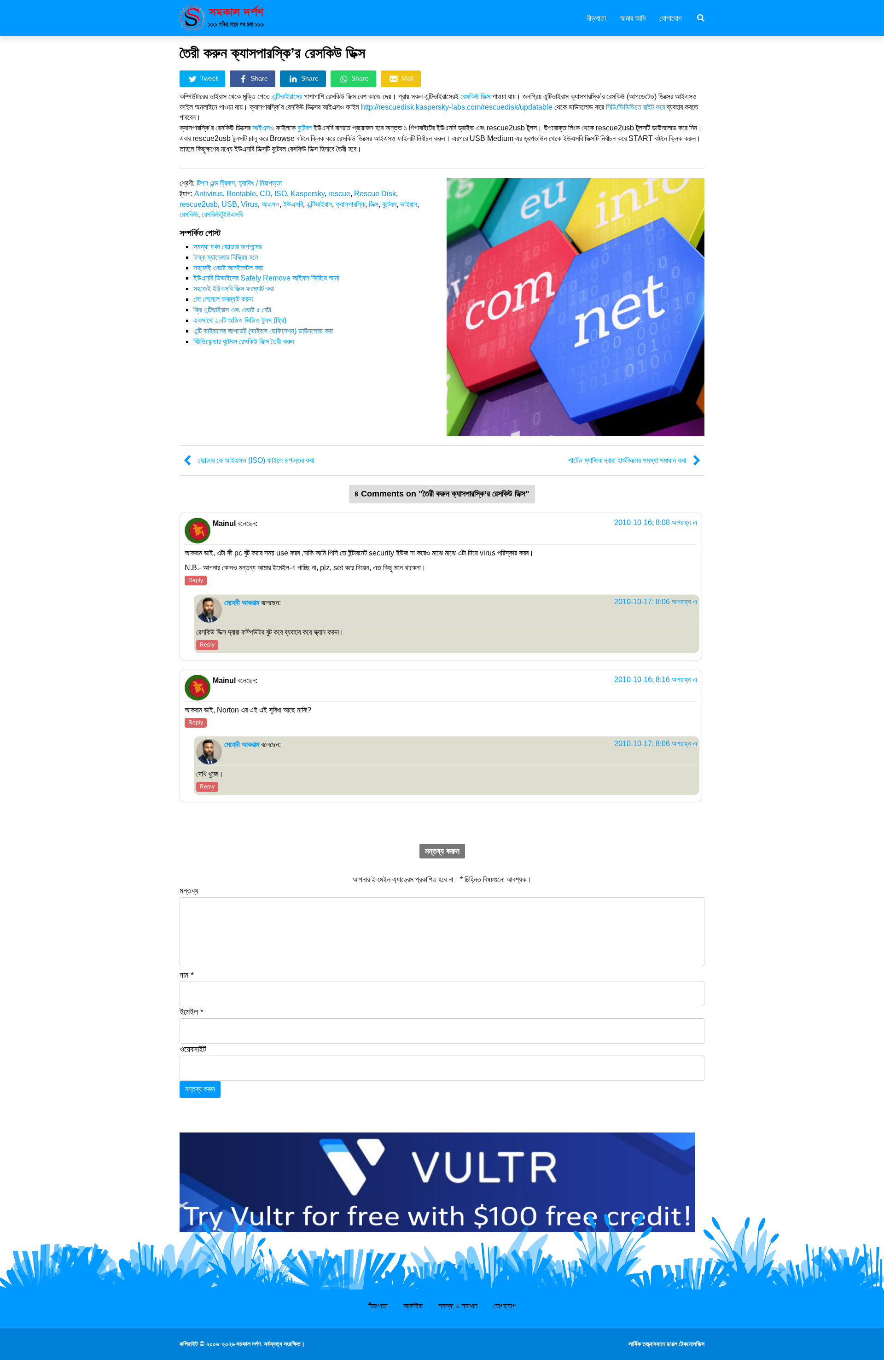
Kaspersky (308, 194)
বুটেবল (305, 128)
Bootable (241, 194)
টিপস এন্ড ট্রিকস (216, 183)
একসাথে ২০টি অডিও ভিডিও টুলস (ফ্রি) (239, 320)
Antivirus (208, 194)
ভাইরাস (408, 204)
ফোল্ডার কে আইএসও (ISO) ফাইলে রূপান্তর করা (256, 460)
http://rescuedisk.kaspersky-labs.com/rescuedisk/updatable (456, 107)
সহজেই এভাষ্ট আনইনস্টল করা (228, 268)
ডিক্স (373, 204)
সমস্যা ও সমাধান (457, 1306)
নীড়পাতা (596, 17)
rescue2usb (199, 204)
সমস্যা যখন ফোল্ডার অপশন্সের (227, 247)
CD (265, 194)
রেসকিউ (189, 214)
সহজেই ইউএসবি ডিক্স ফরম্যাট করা (233, 288)
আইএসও (264, 128)
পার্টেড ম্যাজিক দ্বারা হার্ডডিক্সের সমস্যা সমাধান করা (627, 460)
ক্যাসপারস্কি (350, 204)
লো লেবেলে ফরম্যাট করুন (223, 299)
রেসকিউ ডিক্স (476, 96)
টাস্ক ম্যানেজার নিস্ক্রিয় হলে (225, 257)
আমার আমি (633, 17)
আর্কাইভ (413, 1306)
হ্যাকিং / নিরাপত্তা (260, 183)
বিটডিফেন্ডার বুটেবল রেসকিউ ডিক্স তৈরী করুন (243, 341)
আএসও (270, 204)
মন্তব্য (189, 890)
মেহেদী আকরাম (241, 603)
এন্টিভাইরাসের (287, 96)
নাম (187, 975)
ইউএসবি (293, 204)
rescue (339, 194)
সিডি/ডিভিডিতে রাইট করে (635, 107)
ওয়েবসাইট (193, 1049)
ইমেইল (192, 1011)
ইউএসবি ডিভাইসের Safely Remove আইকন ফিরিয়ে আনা (266, 278)
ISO (280, 194)
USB (229, 204)
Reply (195, 580)
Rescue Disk (375, 194)
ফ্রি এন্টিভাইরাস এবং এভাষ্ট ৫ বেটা (232, 310)
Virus (249, 204)
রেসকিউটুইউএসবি (222, 214)
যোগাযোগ (670, 17)
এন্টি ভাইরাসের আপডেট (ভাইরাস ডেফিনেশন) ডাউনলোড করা (263, 331)
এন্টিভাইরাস (319, 204)
